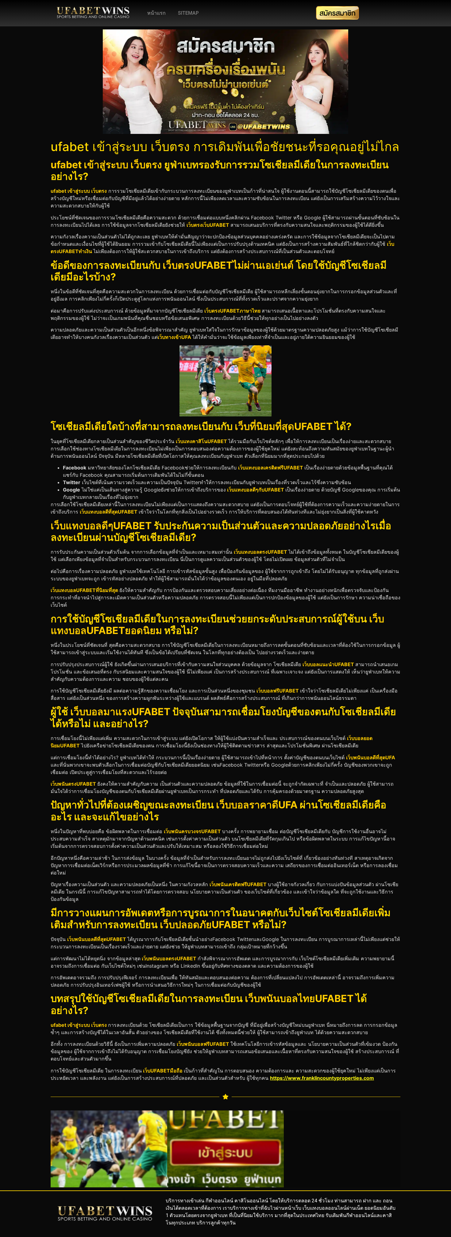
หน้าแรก (156, 13)
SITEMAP (188, 13)
